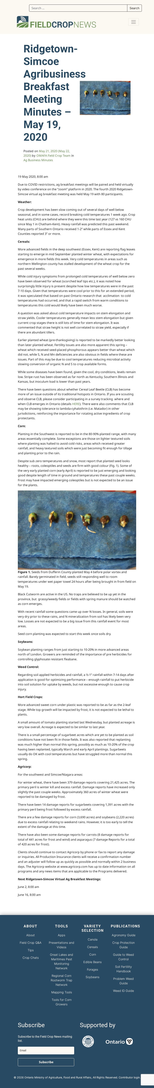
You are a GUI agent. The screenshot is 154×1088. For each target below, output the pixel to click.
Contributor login (129, 1077)
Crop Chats (31, 958)
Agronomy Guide (123, 935)
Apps (61, 935)
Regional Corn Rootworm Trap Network (61, 980)
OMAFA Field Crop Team (53, 155)
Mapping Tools (61, 992)
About (30, 935)
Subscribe (46, 1062)
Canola (92, 939)
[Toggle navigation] (133, 22)
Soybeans (92, 977)
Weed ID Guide (123, 991)
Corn (92, 954)
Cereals (92, 947)
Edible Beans (92, 962)
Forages (92, 969)
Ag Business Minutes (38, 160)
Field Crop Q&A (31, 942)
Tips (31, 950)
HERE (76, 404)
